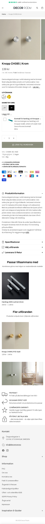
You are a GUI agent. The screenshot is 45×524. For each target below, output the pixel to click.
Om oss (5, 473)
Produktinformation (14, 193)
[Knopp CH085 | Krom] (4, 97)
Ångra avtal (6, 500)
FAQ (3, 469)
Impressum (6, 504)
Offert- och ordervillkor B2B (12, 492)
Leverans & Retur (13, 252)
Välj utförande (12, 247)
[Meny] (2, 8)
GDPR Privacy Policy (9, 497)
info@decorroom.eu (13, 445)
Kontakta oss (7, 477)
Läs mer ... (36, 87)
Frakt (15, 73)
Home (4, 14)
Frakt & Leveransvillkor (10, 481)
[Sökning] (37, 7)
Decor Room (25, 520)
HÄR (27, 232)
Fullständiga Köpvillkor (10, 489)
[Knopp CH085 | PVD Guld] (9, 97)
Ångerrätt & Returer (9, 485)
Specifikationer (12, 242)
